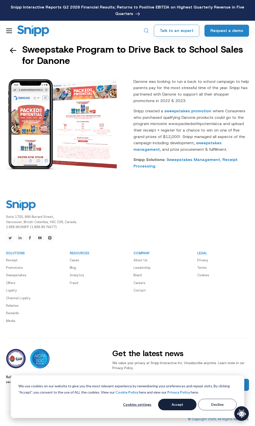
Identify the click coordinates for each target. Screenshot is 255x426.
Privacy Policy (178, 392)
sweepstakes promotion (187, 111)
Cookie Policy (127, 392)
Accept (177, 404)
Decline (217, 404)
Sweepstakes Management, (194, 159)
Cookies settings (137, 404)
